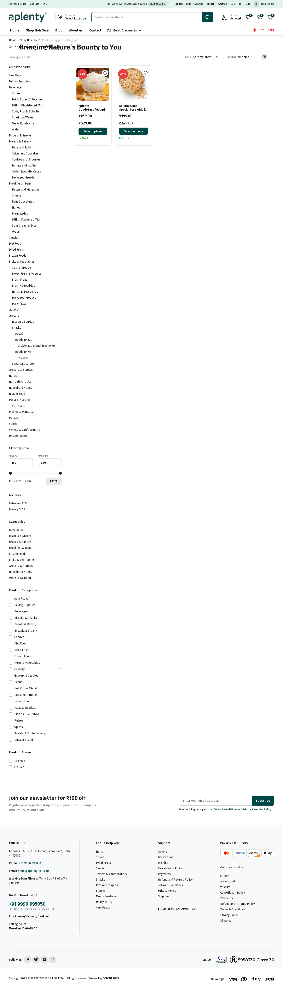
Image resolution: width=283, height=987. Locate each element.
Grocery (14, 315)
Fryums (23, 358)
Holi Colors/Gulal (20, 382)
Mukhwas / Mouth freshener (36, 346)
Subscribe (263, 800)
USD (188, 3)
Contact (34, 3)
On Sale (19, 767)
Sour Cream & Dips (24, 225)
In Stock (19, 761)
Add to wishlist (105, 73)
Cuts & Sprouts (22, 267)
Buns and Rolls (22, 147)
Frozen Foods (17, 255)
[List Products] (271, 57)
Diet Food (15, 243)
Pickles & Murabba (21, 412)
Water (16, 129)
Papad (19, 333)
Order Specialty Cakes (26, 171)
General (14, 309)
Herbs (13, 376)
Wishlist (163, 863)
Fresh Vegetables (23, 285)
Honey (16, 207)
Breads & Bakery (20, 141)
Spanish (198, 3)
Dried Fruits (16, 249)
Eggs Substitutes (23, 201)
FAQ (45, 3)
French (211, 3)
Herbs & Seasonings (25, 291)
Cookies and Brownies (26, 159)
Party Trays (19, 303)
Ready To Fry (23, 352)
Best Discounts (125, 30)
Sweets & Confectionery (24, 430)
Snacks (16, 327)
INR (240, 3)
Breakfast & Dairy (20, 183)
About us (76, 30)
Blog (58, 30)
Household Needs (20, 388)
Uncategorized (18, 436)
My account (165, 857)
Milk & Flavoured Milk (26, 219)
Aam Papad (16, 75)
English (178, 3)
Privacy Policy (167, 891)
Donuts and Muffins (24, 165)
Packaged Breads (23, 177)
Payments (164, 874)
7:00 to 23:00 (157, 3)
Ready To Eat (23, 339)
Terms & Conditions (170, 885)
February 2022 (18, 503)
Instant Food (17, 394)
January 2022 (17, 509)
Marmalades (20, 213)
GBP (248, 3)
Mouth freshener (107, 896)
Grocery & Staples (21, 370)
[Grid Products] (264, 57)
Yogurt (16, 231)
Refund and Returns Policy (175, 879)
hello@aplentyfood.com (34, 871)
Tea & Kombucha (23, 123)
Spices (13, 424)
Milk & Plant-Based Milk (27, 105)
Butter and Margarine (26, 189)
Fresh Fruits (19, 279)
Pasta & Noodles (19, 400)
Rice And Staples (23, 321)
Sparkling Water (22, 117)
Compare (106, 88)
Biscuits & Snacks (20, 135)
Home (14, 30)
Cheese (17, 195)
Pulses (13, 418)
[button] (270, 17)
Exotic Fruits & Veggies (26, 273)
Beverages (16, 87)
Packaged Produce (24, 297)
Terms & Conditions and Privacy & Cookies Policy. (243, 809)
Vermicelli (18, 406)
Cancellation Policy (170, 868)
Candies (14, 237)
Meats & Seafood (20, 578)
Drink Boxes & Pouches (27, 99)
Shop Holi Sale (37, 30)
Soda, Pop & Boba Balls (27, 111)
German (222, 3)
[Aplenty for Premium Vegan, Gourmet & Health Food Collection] (28, 17)
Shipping (163, 896)
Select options (92, 131)
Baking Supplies (19, 81)
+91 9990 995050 (30, 863)
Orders (162, 851)
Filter (54, 481)
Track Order (19, 3)
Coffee (16, 93)
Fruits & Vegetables (22, 261)
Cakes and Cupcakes (25, 153)
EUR (233, 3)
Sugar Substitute (23, 364)
